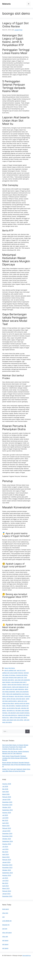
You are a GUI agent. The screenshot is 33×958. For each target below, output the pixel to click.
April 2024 (5, 854)
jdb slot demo (10, 705)
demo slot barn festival (14, 684)
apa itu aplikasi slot (10, 670)
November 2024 (7, 836)
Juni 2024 (5, 849)
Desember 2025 (7, 802)
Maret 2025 (5, 825)
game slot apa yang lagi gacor (16, 698)
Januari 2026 (6, 799)
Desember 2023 (7, 865)
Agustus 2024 (6, 844)
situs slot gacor (7, 932)
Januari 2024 (6, 862)
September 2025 (7, 810)
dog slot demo (19, 696)
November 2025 (7, 805)
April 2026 (5, 791)
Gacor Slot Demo (9, 668)
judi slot (4, 928)
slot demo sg (11, 710)
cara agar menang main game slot (12, 677)
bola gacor (5, 909)
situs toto (5, 913)
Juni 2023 (5, 880)
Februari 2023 (6, 891)
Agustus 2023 (6, 875)
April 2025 (5, 823)
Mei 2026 (5, 789)
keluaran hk (5, 925)
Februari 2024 (6, 859)
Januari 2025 (6, 831)
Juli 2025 (5, 815)
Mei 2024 (5, 852)
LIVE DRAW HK (7, 921)
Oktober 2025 (6, 807)
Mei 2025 (5, 820)
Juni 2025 (5, 818)
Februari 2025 (6, 828)
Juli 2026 (5, 786)
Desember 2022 (7, 896)
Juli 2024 (5, 846)
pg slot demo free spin (13, 708)
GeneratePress (26, 955)
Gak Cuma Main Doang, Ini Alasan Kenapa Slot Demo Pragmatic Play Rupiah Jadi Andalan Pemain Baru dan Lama (15, 747)
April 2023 (5, 886)
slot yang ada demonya (9, 715)
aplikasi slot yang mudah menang (12, 673)
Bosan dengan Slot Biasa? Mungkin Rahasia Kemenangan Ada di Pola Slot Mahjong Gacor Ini (16, 764)
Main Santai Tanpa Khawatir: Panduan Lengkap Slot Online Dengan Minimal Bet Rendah (14, 758)
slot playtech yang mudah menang (18, 713)
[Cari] (27, 731)
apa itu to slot (21, 670)
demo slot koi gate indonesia (15, 689)
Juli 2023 (5, 878)
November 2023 (7, 867)
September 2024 (7, 841)
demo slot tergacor (8, 696)
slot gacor (5, 940)
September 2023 (7, 873)
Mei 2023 (5, 883)
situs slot (5, 936)
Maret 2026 (6, 794)
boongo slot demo (21, 675)
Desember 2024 (7, 833)
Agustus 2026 (6, 784)
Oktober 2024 (6, 839)
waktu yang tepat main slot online (12, 720)
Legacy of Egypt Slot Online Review (15, 25)
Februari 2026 (6, 797)
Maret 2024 (6, 857)
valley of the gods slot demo (18, 717)
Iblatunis (6, 4)
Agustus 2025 (6, 812)
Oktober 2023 (6, 870)
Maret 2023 (6, 888)
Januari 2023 (6, 893)
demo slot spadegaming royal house (17, 694)
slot (3, 917)
